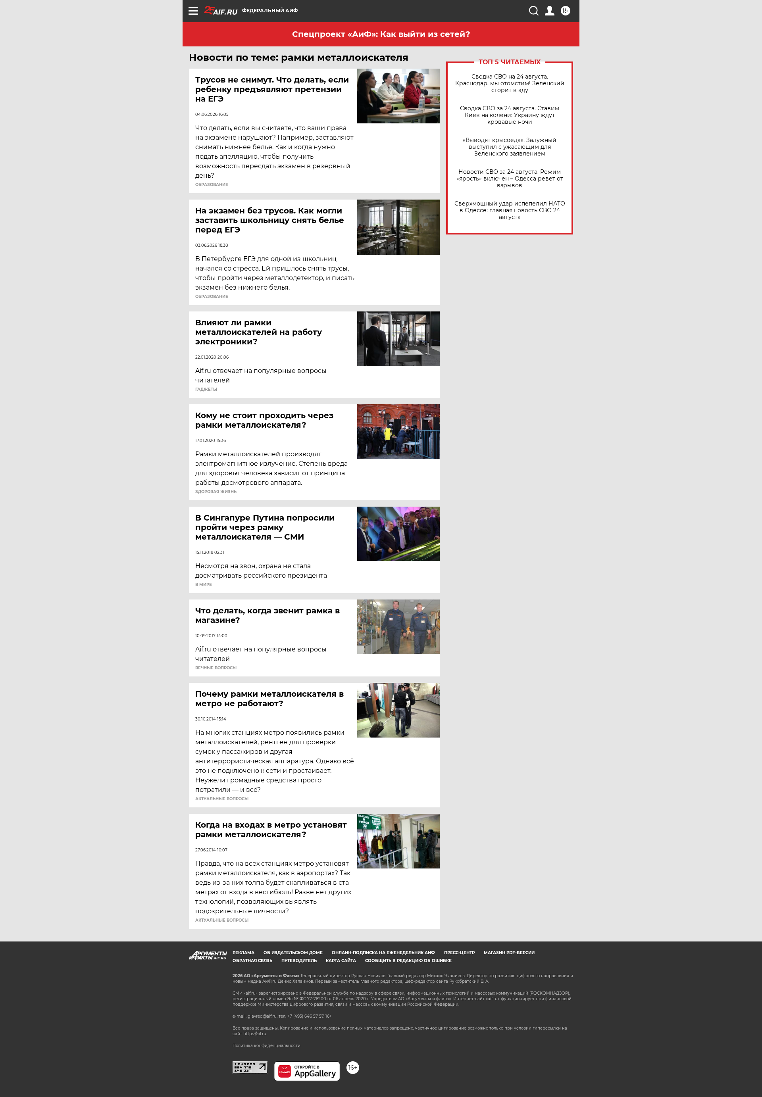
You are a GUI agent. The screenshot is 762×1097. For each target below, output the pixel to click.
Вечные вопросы (216, 668)
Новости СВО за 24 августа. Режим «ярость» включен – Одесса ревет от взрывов (509, 179)
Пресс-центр (459, 952)
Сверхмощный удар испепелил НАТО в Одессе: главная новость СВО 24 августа (509, 210)
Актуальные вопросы (221, 799)
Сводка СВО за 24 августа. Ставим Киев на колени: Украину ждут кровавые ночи (509, 115)
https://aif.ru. (255, 1033)
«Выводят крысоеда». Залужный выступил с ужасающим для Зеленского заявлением (509, 147)
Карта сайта (341, 960)
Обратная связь (252, 960)
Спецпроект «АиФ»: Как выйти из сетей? (381, 34)
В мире (203, 585)
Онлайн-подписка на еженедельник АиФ (383, 952)
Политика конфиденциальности (266, 1045)
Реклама (243, 952)
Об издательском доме (293, 952)
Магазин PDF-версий (509, 952)
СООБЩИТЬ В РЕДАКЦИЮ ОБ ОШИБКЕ (408, 960)
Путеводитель (299, 960)
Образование (211, 185)
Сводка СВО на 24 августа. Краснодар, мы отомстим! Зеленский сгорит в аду (509, 83)
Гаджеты (206, 390)
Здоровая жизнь (216, 492)
